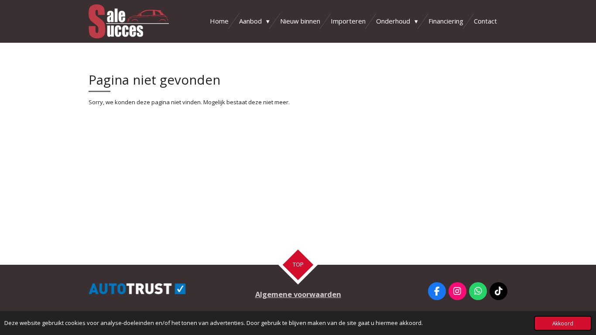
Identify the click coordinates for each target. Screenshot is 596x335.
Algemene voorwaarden (298, 294)
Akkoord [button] (562, 323)
